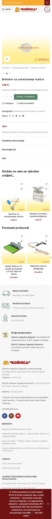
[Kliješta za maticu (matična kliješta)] (38, 195)
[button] (21, 188)
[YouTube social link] (18, 415)
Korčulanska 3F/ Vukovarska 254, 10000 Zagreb (23, 484)
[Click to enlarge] (7, 59)
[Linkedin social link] (19, 116)
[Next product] (10, 73)
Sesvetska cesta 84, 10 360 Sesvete (18, 488)
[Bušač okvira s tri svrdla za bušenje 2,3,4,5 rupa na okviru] (13, 248)
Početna (5, 68)
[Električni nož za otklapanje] (38, 248)
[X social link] (13, 116)
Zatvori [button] (48, 504)
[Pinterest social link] (16, 116)
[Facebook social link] (9, 116)
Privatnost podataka (11, 468)
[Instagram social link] (11, 415)
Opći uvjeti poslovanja (12, 464)
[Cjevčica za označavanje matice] (13, 196)
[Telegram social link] (23, 116)
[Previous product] (3, 73)
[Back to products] (6, 73)
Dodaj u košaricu (26, 97)
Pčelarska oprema (20, 68)
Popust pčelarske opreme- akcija (16, 429)
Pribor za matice (38, 68)
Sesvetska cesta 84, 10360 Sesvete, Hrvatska (27, 347)
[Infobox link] (18, 293)
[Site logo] (26, 9)
